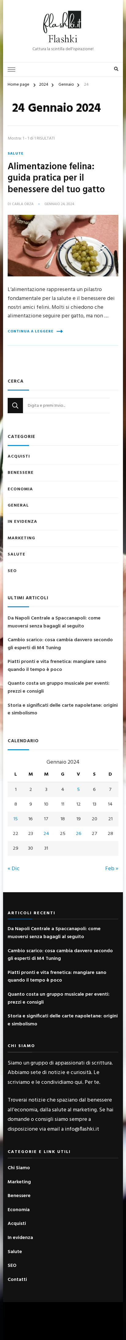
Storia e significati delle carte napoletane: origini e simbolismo (63, 709)
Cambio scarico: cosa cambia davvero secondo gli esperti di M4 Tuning (60, 644)
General (18, 505)
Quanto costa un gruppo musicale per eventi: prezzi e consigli (58, 687)
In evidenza (22, 521)
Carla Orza (23, 204)
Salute (16, 154)
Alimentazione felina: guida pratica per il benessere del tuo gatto (56, 178)
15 (15, 819)
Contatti (17, 1280)
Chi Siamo (19, 1168)
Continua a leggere (31, 331)
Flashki (62, 39)
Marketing (21, 538)
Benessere (21, 473)
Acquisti (19, 456)
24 (46, 834)
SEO (12, 571)
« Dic (14, 868)
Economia (20, 489)
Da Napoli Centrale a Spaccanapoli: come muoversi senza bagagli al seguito (54, 622)
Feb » (111, 868)
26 (78, 834)
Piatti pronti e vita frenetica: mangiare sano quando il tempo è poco (57, 666)
